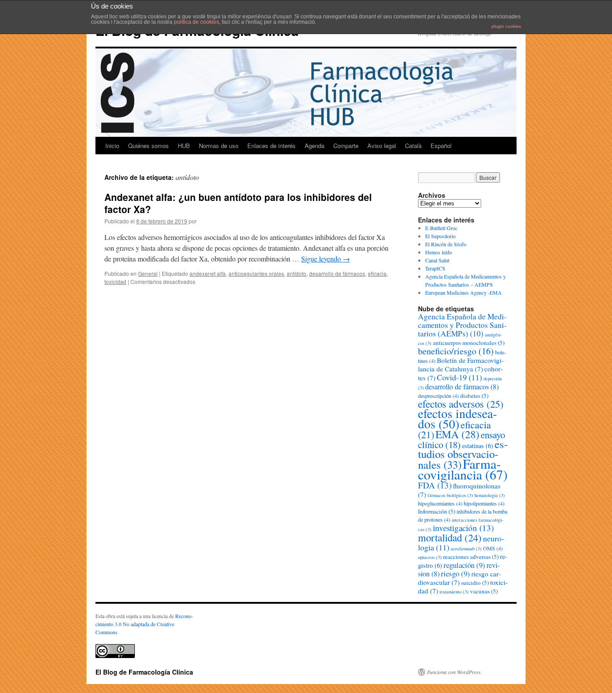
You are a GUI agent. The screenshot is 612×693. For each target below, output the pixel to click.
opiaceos (430, 557)
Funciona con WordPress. (454, 672)
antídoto (296, 273)
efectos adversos (461, 403)
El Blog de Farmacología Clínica (144, 671)
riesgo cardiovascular (459, 578)
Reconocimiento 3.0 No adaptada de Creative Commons (144, 624)
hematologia (489, 495)
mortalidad (450, 537)
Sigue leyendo (325, 258)
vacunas (484, 591)
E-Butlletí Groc (441, 227)
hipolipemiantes (484, 503)
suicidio (475, 583)
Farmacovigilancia (463, 469)
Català (413, 145)
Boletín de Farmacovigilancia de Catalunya (461, 364)
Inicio (112, 145)
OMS (493, 548)
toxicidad (115, 281)
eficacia (377, 273)
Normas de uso (218, 145)
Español (441, 145)
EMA (457, 434)
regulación (464, 565)
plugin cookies (506, 26)
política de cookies (196, 22)
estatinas (477, 445)
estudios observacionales (463, 454)
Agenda (314, 145)
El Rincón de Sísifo (445, 244)
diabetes (474, 396)
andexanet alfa (208, 273)
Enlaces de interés (271, 145)
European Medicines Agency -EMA (463, 292)
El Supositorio (440, 236)
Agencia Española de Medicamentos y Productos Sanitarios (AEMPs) (462, 325)
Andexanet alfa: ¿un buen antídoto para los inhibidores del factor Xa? (238, 203)
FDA (435, 485)
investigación (463, 527)
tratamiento (454, 591)
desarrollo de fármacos (337, 273)
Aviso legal (381, 145)
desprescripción (438, 395)
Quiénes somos (148, 145)
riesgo (455, 573)
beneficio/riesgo (456, 351)
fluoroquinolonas (459, 490)
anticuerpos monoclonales (468, 343)
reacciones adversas (471, 557)
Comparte (345, 145)
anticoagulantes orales (256, 273)
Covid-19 (459, 377)
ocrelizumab (466, 548)
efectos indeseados (457, 418)
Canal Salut (437, 260)
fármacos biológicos (450, 495)
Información (436, 511)
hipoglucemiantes (440, 503)
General (148, 273)
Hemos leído (438, 252)
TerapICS (435, 268)
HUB (184, 145)
